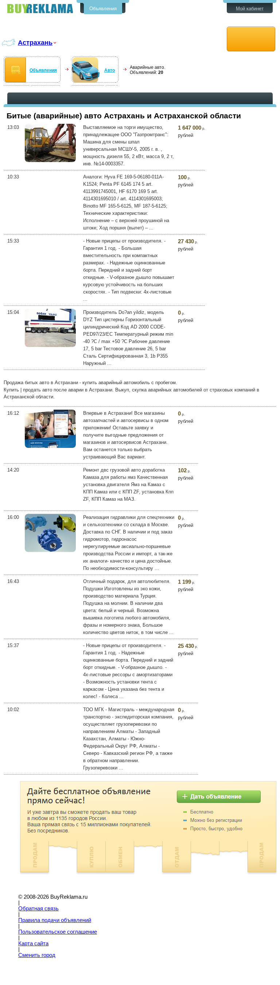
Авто (109, 70)
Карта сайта (33, 943)
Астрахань (35, 42)
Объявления (103, 8)
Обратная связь (38, 908)
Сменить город (36, 955)
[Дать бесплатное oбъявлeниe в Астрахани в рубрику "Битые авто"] (251, 39)
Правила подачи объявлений (54, 920)
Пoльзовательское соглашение (57, 932)
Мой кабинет (250, 8)
